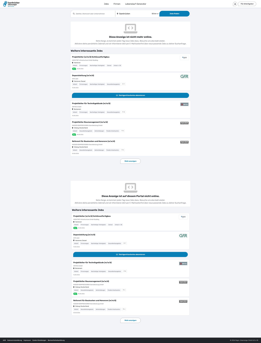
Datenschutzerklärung (14, 340)
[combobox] (95, 13)
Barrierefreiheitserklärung (56, 340)
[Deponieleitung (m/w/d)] (130, 81)
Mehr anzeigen (130, 161)
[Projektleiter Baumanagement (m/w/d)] (130, 128)
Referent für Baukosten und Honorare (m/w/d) (93, 141)
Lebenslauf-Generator (135, 4)
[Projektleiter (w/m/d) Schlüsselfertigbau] (130, 62)
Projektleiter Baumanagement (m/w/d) (90, 122)
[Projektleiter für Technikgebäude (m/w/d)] (130, 109)
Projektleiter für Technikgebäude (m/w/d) (91, 103)
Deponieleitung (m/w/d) (83, 75)
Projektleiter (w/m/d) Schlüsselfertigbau (90, 57)
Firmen (117, 4)
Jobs (106, 4)
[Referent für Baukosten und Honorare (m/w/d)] (130, 147)
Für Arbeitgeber (247, 4)
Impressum (27, 340)
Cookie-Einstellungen (39, 340)
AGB (4, 340)
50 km (154, 14)
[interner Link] (11, 4)
